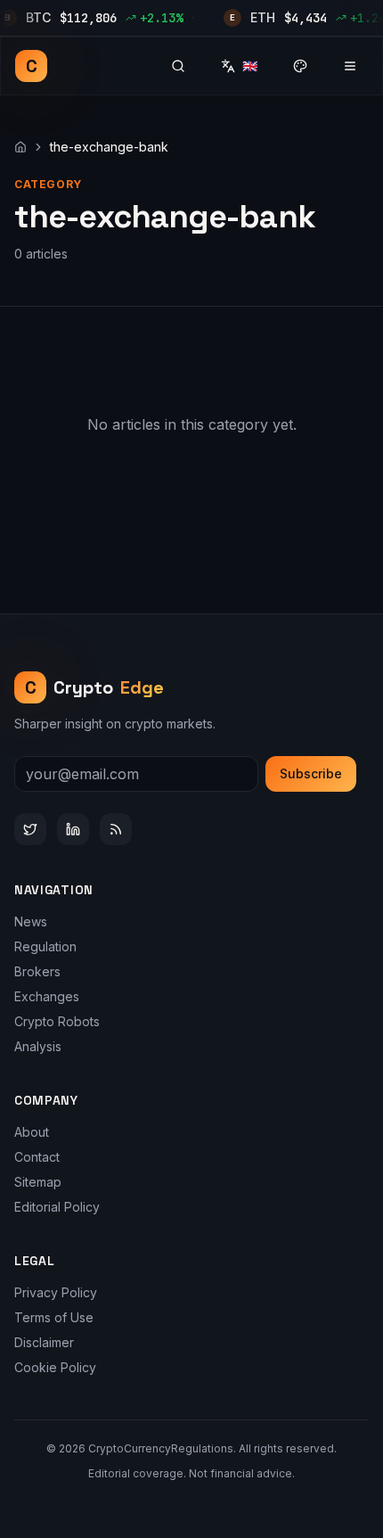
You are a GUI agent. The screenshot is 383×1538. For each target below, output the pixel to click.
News (30, 921)
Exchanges (46, 996)
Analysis (37, 1046)
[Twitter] (30, 829)
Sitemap (37, 1181)
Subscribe (311, 773)
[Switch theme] (300, 66)
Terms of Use (54, 1317)
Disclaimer (44, 1342)
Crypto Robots (57, 1021)
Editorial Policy (57, 1206)
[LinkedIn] (73, 829)
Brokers (37, 971)
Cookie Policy (55, 1367)
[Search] (178, 66)
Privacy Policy (55, 1292)
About (31, 1131)
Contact (37, 1156)
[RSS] (116, 829)
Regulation (45, 946)
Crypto (95, 687)
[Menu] (350, 66)
